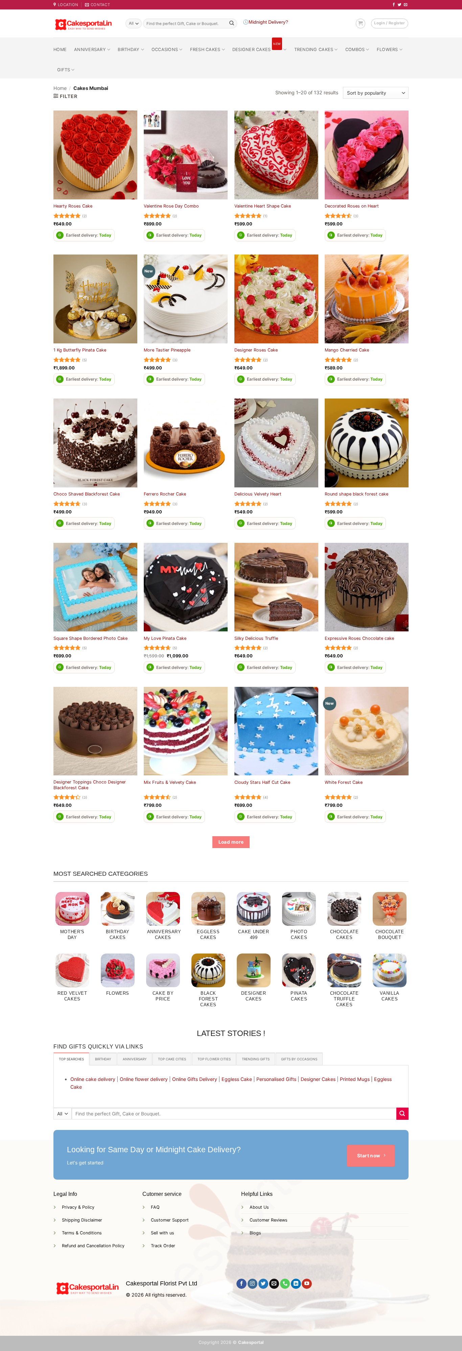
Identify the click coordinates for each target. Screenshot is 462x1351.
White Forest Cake (344, 782)
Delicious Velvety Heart (257, 494)
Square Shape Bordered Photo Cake (90, 638)
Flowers (387, 49)
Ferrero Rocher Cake (165, 494)
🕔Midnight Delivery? (265, 22)
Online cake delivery (92, 1079)
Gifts (63, 69)
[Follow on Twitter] (399, 5)
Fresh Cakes (205, 49)
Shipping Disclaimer (82, 1220)
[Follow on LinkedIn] (296, 1284)
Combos (355, 49)
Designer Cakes (256, 47)
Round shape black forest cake (356, 494)
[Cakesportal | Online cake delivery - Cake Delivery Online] (84, 23)
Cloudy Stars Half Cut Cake (262, 782)
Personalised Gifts (276, 1079)
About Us (259, 1207)
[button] (360, 23)
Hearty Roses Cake (72, 206)
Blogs (255, 1232)
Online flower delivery (144, 1079)
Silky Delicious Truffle (256, 638)
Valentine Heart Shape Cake (262, 206)
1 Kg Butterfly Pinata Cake (79, 350)
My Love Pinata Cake (165, 638)
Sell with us (162, 1232)
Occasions (165, 49)
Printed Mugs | (356, 1079)
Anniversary (90, 49)
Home (60, 49)
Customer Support (170, 1220)
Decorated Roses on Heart (352, 206)
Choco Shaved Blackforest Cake (86, 494)
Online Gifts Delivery (194, 1079)
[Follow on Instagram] (252, 1284)
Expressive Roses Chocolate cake (359, 638)
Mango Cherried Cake (347, 350)
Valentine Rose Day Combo (171, 206)
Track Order (163, 1245)
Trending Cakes (313, 49)
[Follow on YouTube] (306, 1284)
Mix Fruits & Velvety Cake (170, 782)
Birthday (128, 49)
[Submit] (232, 24)
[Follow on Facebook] (394, 5)
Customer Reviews (268, 1220)
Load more (231, 842)
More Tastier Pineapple (167, 350)
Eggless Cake (237, 1079)
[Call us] (285, 1284)
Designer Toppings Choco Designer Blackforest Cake (89, 784)
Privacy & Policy (78, 1207)
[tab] (71, 1059)
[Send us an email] (406, 5)
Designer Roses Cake (256, 350)
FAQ (155, 1207)
